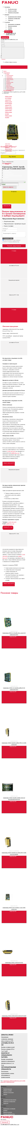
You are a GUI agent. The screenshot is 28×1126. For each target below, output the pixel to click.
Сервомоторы (9, 76)
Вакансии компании (12, 26)
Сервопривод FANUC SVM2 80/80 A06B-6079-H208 (14, 1016)
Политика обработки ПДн (13, 241)
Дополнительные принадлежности (10, 89)
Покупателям (7, 7)
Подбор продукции (12, 9)
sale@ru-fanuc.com (10, 34)
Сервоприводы (9, 78)
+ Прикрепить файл (7, 238)
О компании (7, 22)
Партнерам (6, 14)
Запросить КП (13, 636)
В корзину (14, 191)
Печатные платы (9, 82)
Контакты (10, 28)
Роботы (7, 74)
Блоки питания (9, 86)
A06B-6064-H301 (10, 1082)
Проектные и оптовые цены (14, 18)
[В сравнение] (11, 106)
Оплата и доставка (12, 11)
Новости (10, 29)
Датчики (6, 161)
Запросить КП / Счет (14, 295)
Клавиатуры (8, 83)
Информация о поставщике (14, 24)
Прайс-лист (10, 20)
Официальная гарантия (13, 280)
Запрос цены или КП (9, 463)
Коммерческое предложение (14, 16)
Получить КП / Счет (8, 527)
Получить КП (8, 31)
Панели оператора (10, 87)
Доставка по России (14, 265)
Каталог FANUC (7, 77)
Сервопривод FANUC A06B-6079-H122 (14, 962)
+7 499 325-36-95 (11, 451)
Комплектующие (8, 154)
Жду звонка (12, 157)
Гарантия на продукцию (13, 12)
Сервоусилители (9, 79)
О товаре (14, 251)
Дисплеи (6, 170)
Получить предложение (14, 246)
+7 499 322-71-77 (11, 33)
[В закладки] (11, 118)
